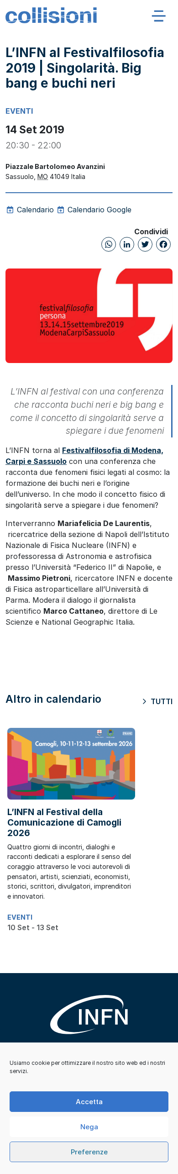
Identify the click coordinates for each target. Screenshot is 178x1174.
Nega (89, 1126)
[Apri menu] (159, 15)
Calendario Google (98, 209)
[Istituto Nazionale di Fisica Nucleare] (89, 1021)
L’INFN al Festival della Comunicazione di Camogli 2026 (64, 822)
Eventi (19, 111)
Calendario (34, 209)
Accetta (89, 1101)
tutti (161, 701)
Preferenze (89, 1152)
